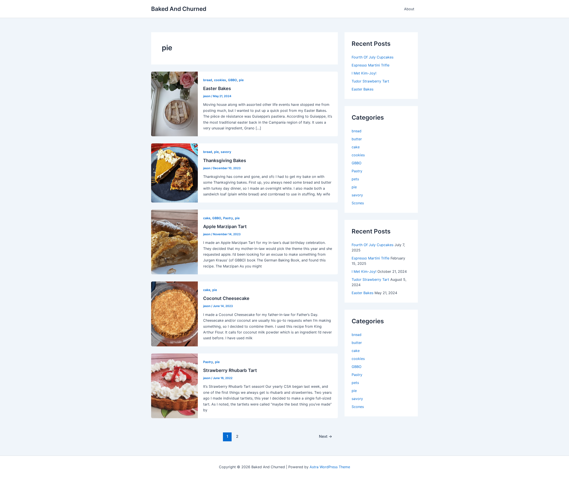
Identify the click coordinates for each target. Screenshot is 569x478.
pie (241, 80)
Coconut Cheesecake (226, 298)
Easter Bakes (217, 88)
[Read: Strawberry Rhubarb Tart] (174, 385)
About (409, 9)
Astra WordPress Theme (330, 467)
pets (355, 179)
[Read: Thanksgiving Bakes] (174, 172)
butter (357, 139)
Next (325, 436)
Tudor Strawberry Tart (370, 81)
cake (206, 218)
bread (207, 80)
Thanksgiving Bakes (224, 160)
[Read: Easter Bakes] (174, 103)
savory (226, 152)
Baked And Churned (178, 8)
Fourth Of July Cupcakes (372, 57)
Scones (358, 203)
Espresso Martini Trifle (370, 65)
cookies (220, 80)
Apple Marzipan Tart (225, 226)
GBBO (232, 80)
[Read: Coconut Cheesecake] (174, 313)
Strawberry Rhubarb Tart (230, 370)
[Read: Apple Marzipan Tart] (174, 241)
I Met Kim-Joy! (364, 73)
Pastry (228, 218)
